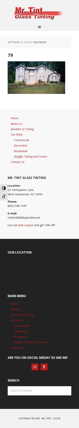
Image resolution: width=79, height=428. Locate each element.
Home (14, 118)
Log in (56, 418)
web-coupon (26, 225)
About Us (16, 124)
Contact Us (18, 162)
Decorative (20, 145)
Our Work (17, 134)
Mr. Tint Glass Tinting (39, 13)
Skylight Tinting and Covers (30, 156)
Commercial (21, 140)
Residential (20, 151)
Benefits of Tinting (22, 129)
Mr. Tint (46, 418)
